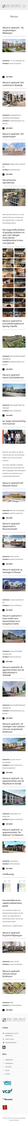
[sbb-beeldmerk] (7, 1105)
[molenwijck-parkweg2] (14, 585)
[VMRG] (7, 1081)
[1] (14, 340)
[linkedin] (4, 1047)
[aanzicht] (14, 541)
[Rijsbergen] (14, 45)
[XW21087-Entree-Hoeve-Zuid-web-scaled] (14, 390)
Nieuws (7, 1070)
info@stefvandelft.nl (10, 1042)
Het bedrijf (8, 1067)
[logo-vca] (7, 1089)
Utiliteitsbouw (9, 1060)
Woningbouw (9, 1063)
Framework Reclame (14, 1120)
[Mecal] (14, 197)
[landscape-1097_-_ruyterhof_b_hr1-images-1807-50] (14, 947)
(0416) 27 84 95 (9, 1039)
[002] (14, 99)
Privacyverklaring (15, 1118)
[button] (14, 77)
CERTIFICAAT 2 (18, 926)
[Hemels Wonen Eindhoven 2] (14, 988)
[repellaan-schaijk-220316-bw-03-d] (14, 797)
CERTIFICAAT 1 (7, 926)
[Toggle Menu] (24, 6)
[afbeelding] (14, 149)
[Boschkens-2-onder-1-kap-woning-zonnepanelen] (14, 636)
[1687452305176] (14, 436)
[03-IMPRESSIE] (14, 689)
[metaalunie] (7, 1097)
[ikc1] (14, 497)
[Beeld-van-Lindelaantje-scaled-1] (14, 846)
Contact (7, 1074)
